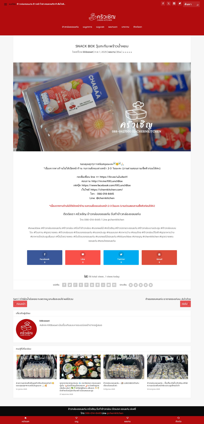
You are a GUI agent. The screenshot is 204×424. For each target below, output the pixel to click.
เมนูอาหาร (87, 27)
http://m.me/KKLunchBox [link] (107, 181)
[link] (106, 185)
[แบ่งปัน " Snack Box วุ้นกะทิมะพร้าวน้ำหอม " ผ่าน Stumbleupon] (103, 285)
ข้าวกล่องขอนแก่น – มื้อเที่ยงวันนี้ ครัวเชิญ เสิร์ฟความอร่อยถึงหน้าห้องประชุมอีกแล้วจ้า (167, 384)
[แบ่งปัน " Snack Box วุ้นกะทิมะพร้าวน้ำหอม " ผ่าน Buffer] (97, 285)
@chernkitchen (116, 219)
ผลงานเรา (112, 27)
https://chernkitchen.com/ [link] (107, 190)
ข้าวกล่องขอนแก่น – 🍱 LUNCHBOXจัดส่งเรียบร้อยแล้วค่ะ (121, 384)
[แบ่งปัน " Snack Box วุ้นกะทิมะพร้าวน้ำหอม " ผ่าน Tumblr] (81, 285)
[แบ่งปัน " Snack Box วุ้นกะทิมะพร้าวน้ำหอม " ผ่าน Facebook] (64, 285)
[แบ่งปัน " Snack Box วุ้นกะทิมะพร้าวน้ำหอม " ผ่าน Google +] (75, 285)
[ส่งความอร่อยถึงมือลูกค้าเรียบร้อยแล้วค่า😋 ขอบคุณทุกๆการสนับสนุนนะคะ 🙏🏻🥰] (36, 367)
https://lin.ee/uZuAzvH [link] (113, 177)
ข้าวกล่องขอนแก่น (70, 27)
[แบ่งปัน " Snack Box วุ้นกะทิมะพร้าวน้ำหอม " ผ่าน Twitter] (70, 285)
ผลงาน (111, 52)
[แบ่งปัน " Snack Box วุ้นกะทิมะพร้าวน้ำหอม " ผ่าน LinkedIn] (92, 285)
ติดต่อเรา (137, 27)
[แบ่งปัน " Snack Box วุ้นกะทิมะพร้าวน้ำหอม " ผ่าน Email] (108, 285)
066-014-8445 (92, 219)
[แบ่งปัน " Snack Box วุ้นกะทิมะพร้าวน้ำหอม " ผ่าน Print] (114, 285)
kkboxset (88, 52)
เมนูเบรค (100, 27)
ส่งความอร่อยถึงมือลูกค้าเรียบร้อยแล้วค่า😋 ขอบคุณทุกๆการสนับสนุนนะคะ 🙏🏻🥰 (35, 384)
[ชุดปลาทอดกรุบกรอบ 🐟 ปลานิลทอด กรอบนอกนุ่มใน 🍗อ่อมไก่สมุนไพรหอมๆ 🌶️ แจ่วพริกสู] (80, 367)
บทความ (125, 27)
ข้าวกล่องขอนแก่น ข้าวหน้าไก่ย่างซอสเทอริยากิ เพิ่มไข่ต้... (41, 4)
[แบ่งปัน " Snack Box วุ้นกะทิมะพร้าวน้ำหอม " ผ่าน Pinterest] (86, 285)
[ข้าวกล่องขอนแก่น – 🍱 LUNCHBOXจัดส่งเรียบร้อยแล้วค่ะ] (123, 367)
